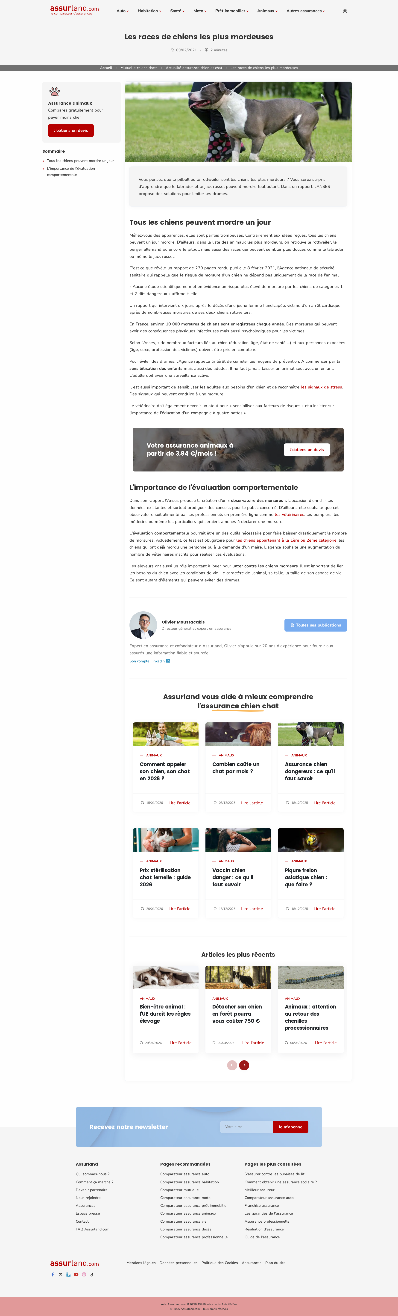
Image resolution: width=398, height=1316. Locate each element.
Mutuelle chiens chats (139, 67)
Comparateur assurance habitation (189, 1182)
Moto (198, 11)
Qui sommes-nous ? (92, 1174)
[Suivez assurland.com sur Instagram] (84, 1274)
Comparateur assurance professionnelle (194, 1237)
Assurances (85, 1205)
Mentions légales (141, 1262)
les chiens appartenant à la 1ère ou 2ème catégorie (286, 540)
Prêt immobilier (230, 11)
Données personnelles (179, 1262)
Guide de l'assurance (262, 1237)
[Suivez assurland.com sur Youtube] (76, 1274)
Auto (121, 11)
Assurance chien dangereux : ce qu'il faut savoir (310, 771)
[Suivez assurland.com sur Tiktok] (92, 1274)
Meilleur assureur (260, 1189)
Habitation (148, 11)
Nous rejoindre (88, 1197)
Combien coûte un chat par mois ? (236, 768)
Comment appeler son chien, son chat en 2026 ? (165, 771)
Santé (175, 11)
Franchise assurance (262, 1205)
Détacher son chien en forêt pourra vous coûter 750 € (237, 1014)
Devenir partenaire (92, 1189)
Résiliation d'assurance (264, 1229)
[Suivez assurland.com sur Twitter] (60, 1274)
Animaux (265, 11)
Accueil (106, 67)
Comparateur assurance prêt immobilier (194, 1205)
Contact (82, 1221)
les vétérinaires (289, 514)
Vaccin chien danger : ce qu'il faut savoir (232, 877)
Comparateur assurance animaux (188, 1213)
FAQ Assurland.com (92, 1229)
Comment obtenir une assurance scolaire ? (281, 1182)
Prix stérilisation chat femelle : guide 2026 (165, 877)
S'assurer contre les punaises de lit (274, 1174)
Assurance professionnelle (267, 1221)
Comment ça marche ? (94, 1182)
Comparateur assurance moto (185, 1197)
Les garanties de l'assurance (269, 1213)
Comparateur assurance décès (185, 1229)
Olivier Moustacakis (183, 622)
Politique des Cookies (220, 1262)
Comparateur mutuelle (179, 1189)
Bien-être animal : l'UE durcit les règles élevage (165, 1014)
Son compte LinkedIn (147, 661)
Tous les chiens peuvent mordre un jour (80, 160)
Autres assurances (304, 11)
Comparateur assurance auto (184, 1174)
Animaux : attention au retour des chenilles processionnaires (310, 1017)
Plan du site (275, 1262)
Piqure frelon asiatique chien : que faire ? (306, 877)
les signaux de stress (321, 387)
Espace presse (88, 1213)
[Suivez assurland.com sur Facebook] (52, 1274)
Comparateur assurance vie (183, 1221)
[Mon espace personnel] (345, 11)
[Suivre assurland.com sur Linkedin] (68, 1274)
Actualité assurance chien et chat (194, 67)
